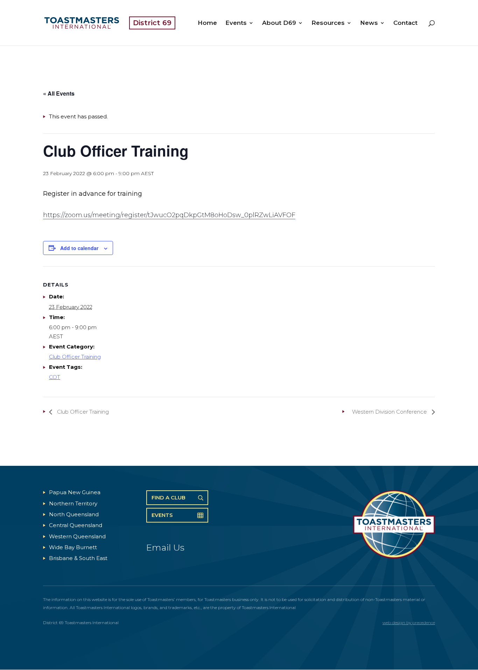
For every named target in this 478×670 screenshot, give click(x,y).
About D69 (279, 23)
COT (54, 377)
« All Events (59, 93)
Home (207, 23)
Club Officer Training (75, 356)
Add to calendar (79, 247)
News (369, 23)
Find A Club (168, 497)
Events (236, 23)
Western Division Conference (390, 411)
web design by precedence (408, 622)
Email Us (165, 547)
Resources (328, 23)
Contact (405, 23)
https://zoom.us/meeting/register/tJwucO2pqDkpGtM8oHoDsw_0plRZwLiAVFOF (169, 215)
